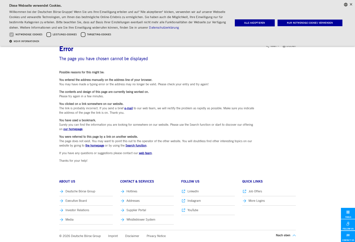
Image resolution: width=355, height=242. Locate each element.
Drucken (291, 46)
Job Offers (255, 191)
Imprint (113, 236)
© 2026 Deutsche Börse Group (80, 236)
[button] (118, 41)
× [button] (350, 4)
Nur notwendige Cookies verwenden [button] (310, 22)
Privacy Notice (156, 236)
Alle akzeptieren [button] (254, 22)
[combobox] (346, 4)
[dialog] (177, 23)
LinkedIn (193, 191)
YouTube (192, 210)
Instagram (194, 201)
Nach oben (283, 235)
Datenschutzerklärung (164, 27)
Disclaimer (132, 236)
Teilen (273, 46)
